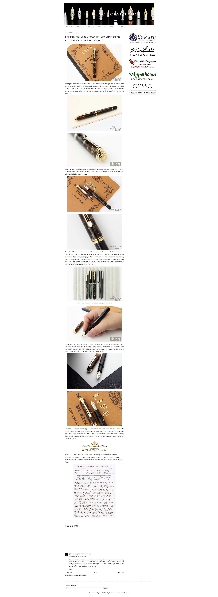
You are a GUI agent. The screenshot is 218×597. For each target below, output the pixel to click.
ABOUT (111, 27)
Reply (70, 569)
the (72, 174)
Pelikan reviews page (80, 174)
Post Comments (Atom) (79, 575)
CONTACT (121, 27)
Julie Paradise (73, 554)
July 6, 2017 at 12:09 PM (83, 554)
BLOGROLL (102, 27)
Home (95, 572)
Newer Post (69, 572)
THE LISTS (91, 27)
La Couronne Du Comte (76, 455)
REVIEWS (80, 27)
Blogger (126, 593)
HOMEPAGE (70, 27)
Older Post (120, 572)
